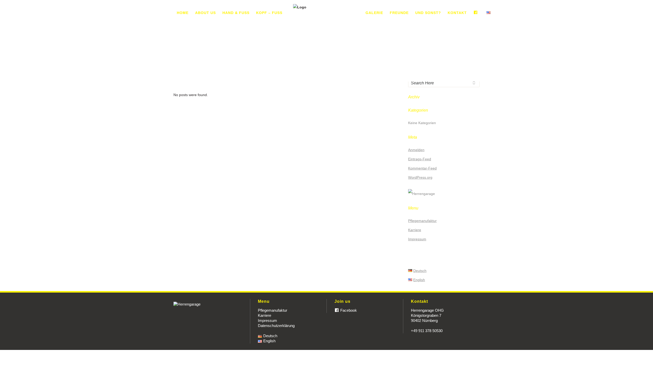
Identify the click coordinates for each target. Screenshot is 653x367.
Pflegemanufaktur (422, 221)
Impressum (417, 239)
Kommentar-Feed (422, 168)
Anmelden (416, 150)
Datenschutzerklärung (276, 325)
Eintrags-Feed (419, 159)
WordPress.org (420, 177)
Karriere (414, 230)
